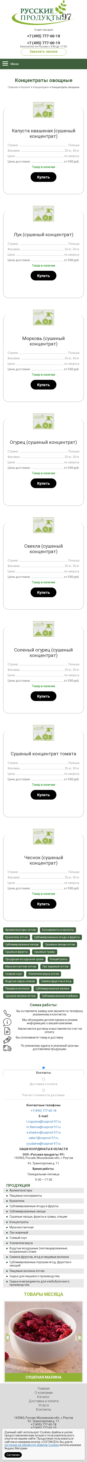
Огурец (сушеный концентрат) (43, 442)
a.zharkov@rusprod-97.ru (44, 1132)
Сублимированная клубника (60, 995)
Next (79, 1337)
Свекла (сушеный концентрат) (43, 548)
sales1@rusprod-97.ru (43, 1138)
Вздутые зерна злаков (20, 981)
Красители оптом (16, 937)
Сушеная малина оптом (20, 995)
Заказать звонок (44, 51)
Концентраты (19, 1222)
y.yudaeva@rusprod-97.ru (43, 1143)
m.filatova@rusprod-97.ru (43, 1127)
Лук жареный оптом (55, 966)
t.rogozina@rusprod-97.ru (43, 1121)
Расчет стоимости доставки (43, 1095)
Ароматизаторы (21, 1190)
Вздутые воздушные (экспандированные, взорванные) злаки (39, 1250)
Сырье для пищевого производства (35, 1276)
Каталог (25, 87)
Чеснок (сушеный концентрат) (43, 860)
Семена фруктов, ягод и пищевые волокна (39, 1257)
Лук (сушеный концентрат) (43, 234)
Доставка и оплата (43, 1084)
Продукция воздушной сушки (24, 959)
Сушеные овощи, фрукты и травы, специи (38, 1216)
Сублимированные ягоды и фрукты (34, 1206)
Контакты (43, 1072)
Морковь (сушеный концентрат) (43, 341)
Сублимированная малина (52, 988)
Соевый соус (18, 1237)
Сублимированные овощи (28, 1211)
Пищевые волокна (17, 988)
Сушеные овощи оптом (60, 944)
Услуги (43, 1405)
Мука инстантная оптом (20, 966)
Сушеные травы (44, 951)
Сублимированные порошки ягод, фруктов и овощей (40, 1263)
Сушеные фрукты (16, 951)
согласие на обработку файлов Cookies (31, 1445)
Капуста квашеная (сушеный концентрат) (43, 133)
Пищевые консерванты (26, 1195)
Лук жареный (19, 1232)
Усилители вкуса (21, 1243)
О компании (44, 1393)
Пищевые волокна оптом (27, 1271)
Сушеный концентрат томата (43, 753)
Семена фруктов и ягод (56, 981)
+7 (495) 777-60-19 (43, 43)
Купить (43, 177)
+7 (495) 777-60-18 (43, 36)
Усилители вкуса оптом (43, 973)
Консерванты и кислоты (58, 929)
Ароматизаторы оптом (20, 929)
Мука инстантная (22, 1227)
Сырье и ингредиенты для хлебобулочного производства (39, 1283)
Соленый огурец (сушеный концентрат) (43, 652)
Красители (17, 1201)
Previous (7, 1337)
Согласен (13, 1455)
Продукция (18, 1185)
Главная (13, 87)
